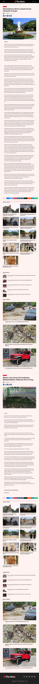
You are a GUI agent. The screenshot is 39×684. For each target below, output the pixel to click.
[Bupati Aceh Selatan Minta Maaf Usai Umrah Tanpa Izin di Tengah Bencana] (4, 286)
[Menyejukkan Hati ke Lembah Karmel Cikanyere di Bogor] (19, 29)
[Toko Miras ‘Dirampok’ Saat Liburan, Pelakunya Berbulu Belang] (28, 247)
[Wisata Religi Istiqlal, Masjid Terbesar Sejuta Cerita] (11, 247)
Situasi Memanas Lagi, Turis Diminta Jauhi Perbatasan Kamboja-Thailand (27, 241)
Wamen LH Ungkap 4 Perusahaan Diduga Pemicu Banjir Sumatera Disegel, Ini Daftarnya (21, 275)
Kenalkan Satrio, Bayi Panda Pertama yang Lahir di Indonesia (10, 228)
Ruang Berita (7, 13)
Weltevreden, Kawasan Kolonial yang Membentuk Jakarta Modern (9, 215)
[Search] (33, 1)
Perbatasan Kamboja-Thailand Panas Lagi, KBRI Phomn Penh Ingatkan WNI (27, 228)
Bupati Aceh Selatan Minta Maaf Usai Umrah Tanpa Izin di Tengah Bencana (19, 584)
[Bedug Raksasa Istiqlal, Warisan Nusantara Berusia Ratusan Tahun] (11, 260)
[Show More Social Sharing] (13, 16)
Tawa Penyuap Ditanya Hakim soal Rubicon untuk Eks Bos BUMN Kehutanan (19, 280)
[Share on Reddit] (9, 16)
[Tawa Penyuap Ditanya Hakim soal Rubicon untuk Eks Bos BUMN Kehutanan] (4, 281)
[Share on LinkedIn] (7, 16)
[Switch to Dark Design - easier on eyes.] (35, 1)
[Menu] (4, 1)
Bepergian (4, 6)
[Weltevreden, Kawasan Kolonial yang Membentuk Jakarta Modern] (11, 208)
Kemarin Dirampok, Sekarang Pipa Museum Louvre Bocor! (28, 215)
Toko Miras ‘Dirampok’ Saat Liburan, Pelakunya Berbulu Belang (26, 254)
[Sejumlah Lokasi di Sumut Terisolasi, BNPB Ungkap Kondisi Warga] (19, 311)
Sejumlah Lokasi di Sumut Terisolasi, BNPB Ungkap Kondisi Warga (17, 321)
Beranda (4, 4)
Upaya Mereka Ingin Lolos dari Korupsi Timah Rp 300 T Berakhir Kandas (19, 294)
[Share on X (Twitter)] (5, 16)
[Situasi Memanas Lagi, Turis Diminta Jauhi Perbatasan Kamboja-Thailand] (28, 234)
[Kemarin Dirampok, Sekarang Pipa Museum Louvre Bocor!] (28, 208)
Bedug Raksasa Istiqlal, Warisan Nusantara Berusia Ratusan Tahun (10, 266)
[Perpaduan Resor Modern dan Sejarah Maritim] (11, 234)
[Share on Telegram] (11, 16)
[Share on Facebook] (3, 16)
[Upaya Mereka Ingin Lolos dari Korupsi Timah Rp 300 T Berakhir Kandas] (4, 295)
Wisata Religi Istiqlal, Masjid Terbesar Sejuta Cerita (11, 254)
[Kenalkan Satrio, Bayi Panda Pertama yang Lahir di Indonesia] (11, 221)
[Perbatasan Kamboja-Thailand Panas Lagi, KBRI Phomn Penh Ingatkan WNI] (28, 221)
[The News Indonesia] (19, 1)
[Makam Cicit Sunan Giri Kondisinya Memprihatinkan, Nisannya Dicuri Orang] (19, 397)
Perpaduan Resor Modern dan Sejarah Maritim (10, 241)
